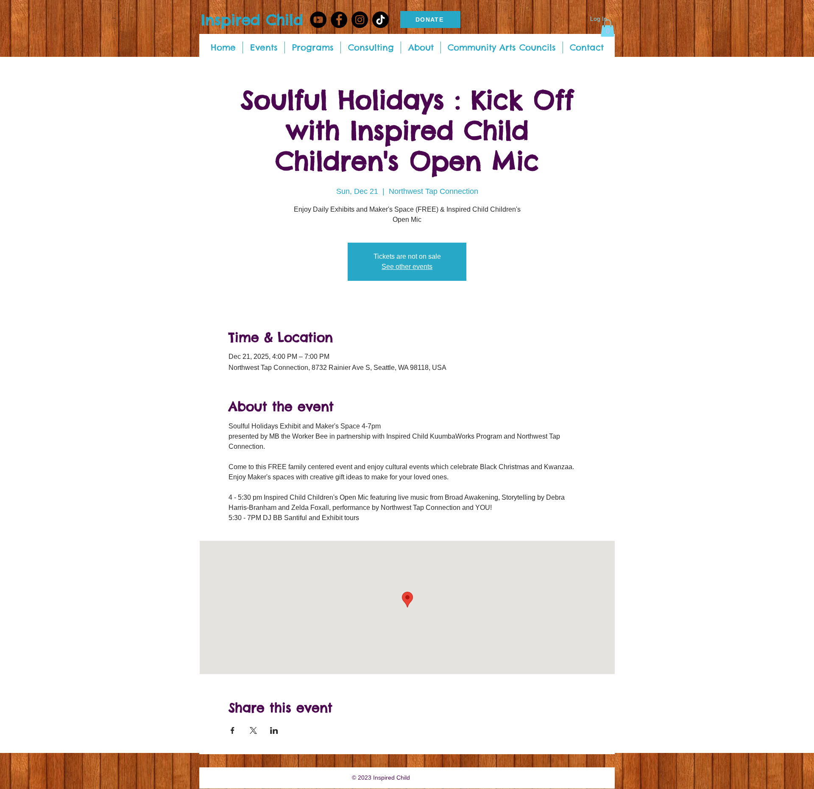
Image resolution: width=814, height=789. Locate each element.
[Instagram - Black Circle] (359, 19)
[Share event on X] (253, 730)
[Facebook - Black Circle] (339, 19)
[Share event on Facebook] (233, 730)
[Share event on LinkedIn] (274, 730)
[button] (607, 28)
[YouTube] (318, 19)
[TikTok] (380, 19)
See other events (407, 266)
